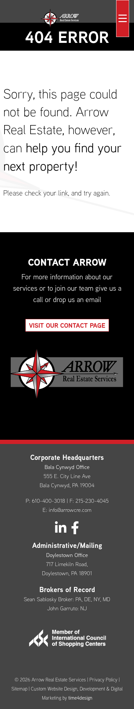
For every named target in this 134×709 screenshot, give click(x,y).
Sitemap (19, 689)
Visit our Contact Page (67, 325)
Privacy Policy (103, 680)
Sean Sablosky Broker (48, 599)
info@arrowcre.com (70, 509)
